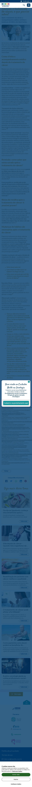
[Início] (5, 5)
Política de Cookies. (17, 771)
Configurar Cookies (16, 784)
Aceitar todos (16, 774)
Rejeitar (16, 779)
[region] (16, 774)
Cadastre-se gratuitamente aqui (16, 403)
